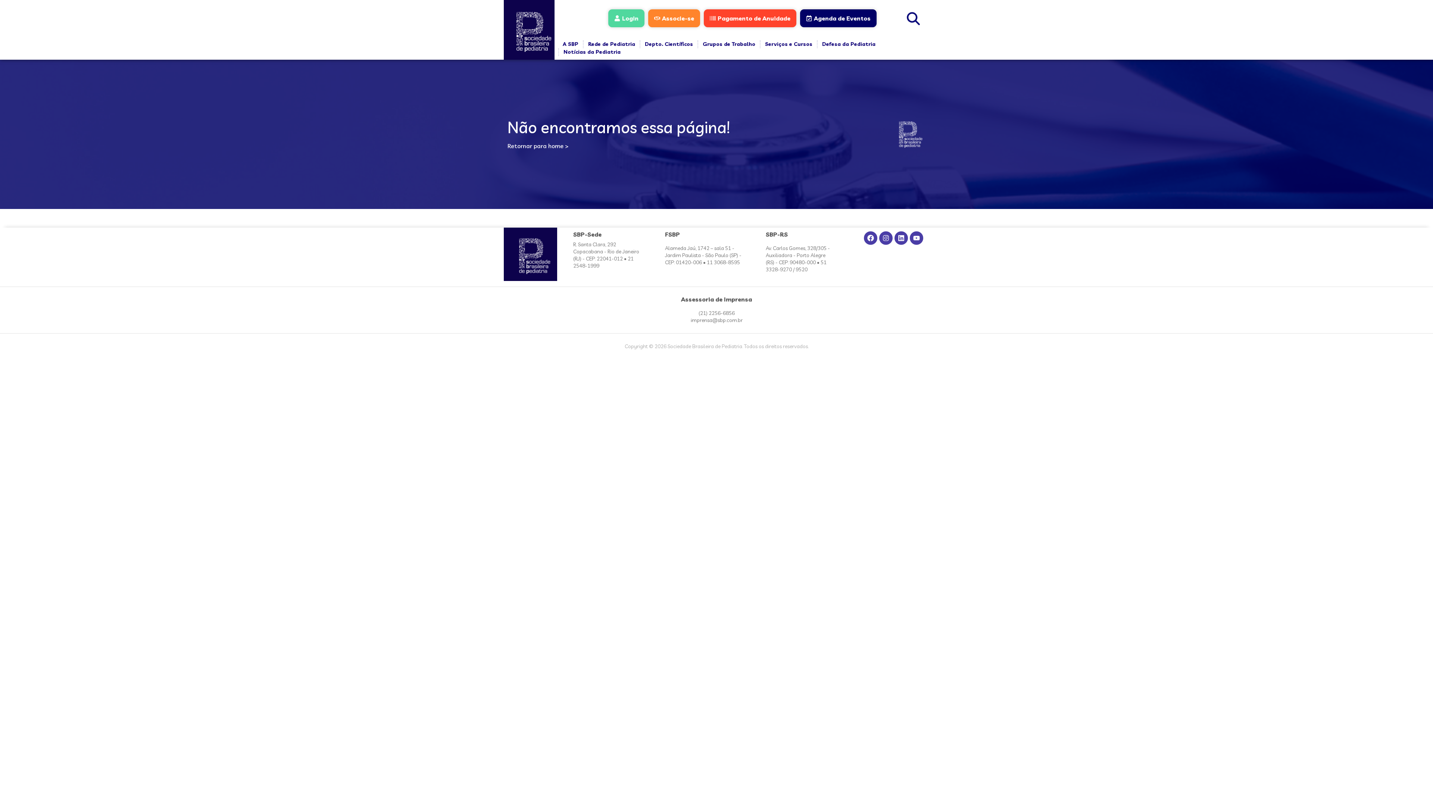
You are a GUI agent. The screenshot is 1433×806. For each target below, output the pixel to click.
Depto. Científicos (669, 44)
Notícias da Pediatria (592, 52)
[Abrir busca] (913, 17)
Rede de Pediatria (611, 44)
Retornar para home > (538, 146)
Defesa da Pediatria (848, 44)
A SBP (570, 44)
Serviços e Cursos (788, 44)
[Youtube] (916, 238)
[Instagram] (886, 238)
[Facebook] (870, 238)
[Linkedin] (901, 238)
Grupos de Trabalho (729, 44)
